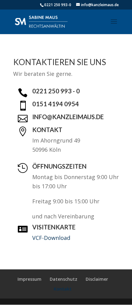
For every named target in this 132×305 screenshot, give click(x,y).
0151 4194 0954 (55, 104)
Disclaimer (97, 279)
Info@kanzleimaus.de (68, 116)
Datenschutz (63, 279)
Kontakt (47, 129)
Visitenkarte (54, 227)
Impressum (29, 279)
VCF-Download (51, 237)
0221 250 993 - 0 (56, 91)
